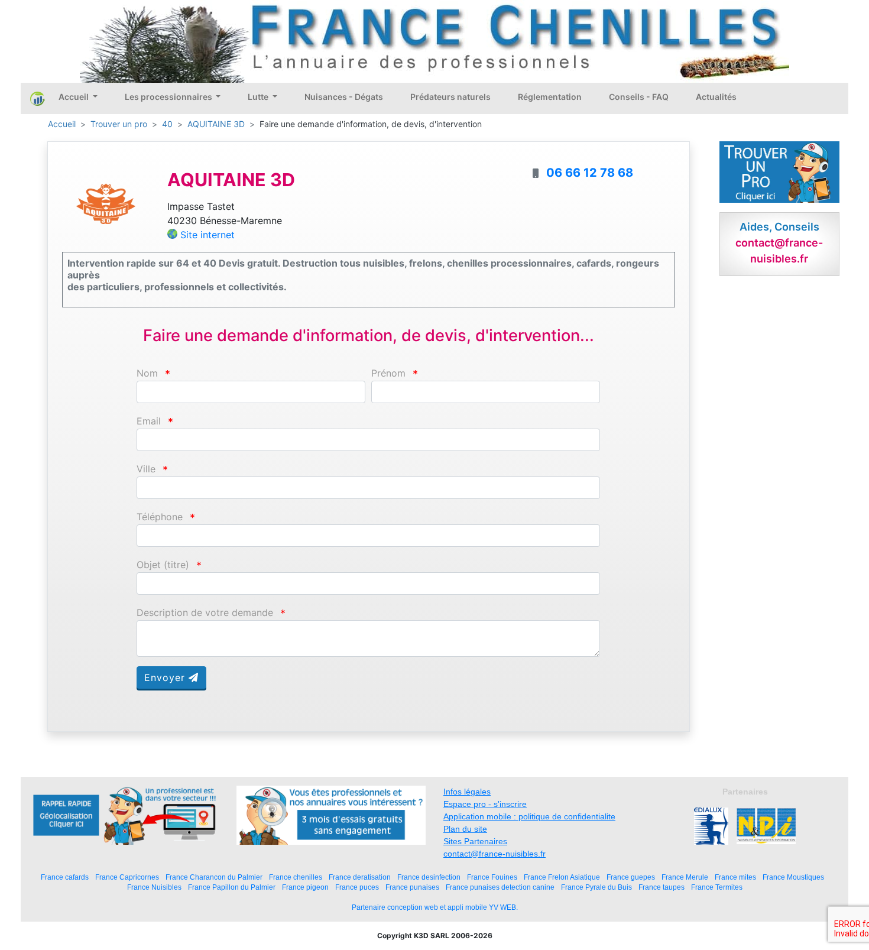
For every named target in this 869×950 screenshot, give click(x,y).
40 (167, 124)
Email (149, 421)
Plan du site (465, 829)
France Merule (685, 877)
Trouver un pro (118, 124)
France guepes (631, 877)
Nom (147, 373)
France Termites (716, 887)
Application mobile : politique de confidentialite (529, 816)
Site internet (207, 235)
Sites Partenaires (475, 841)
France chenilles (295, 877)
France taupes (661, 887)
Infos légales (467, 791)
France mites (735, 877)
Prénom (388, 373)
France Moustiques (793, 877)
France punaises (412, 887)
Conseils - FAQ (639, 97)
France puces (357, 887)
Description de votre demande (205, 612)
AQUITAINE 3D (216, 124)
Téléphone (160, 517)
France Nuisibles (154, 887)
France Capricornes (127, 877)
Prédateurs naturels (450, 97)
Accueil (74, 97)
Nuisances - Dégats (343, 97)
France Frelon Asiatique (562, 877)
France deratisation (360, 877)
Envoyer (166, 677)
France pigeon (305, 887)
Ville (146, 469)
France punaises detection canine (500, 887)
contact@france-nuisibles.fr (494, 853)
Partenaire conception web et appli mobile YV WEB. (435, 907)
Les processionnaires (169, 97)
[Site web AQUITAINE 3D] (105, 203)
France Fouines (492, 877)
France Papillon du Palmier (231, 887)
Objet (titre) (163, 564)
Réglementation (550, 97)
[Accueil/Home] (37, 98)
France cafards (65, 877)
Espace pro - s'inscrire (485, 804)
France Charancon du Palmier (214, 877)
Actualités (716, 97)
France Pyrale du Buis (596, 887)
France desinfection (429, 877)
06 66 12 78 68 (589, 173)
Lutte (259, 97)
